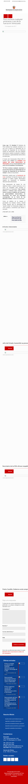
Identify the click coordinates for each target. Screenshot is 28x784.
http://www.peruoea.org (15, 747)
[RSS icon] (17, 3)
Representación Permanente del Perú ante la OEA (17, 218)
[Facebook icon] (10, 3)
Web (3, 637)
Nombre (5, 626)
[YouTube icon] (14, 3)
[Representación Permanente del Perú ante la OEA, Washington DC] (14, 9)
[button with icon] (5, 759)
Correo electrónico (8, 631)
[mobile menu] (26, 7)
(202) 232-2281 (7, 1)
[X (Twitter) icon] (12, 3)
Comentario (6, 609)
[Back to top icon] (14, 768)
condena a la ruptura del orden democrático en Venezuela (14, 162)
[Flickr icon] (16, 3)
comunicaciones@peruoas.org (18, 1)
